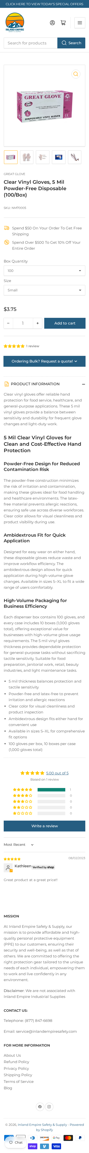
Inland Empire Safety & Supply (42, 1125)
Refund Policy (16, 1061)
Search (74, 42)
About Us (12, 1055)
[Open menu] (79, 22)
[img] (12, 858)
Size (7, 280)
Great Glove (14, 174)
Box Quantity (16, 261)
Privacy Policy (16, 1068)
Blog (8, 1088)
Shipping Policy (18, 1074)
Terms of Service (19, 1081)
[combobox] (44, 43)
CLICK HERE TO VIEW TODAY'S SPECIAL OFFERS (44, 4)
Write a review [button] (44, 826)
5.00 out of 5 (57, 773)
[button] (14, 346)
